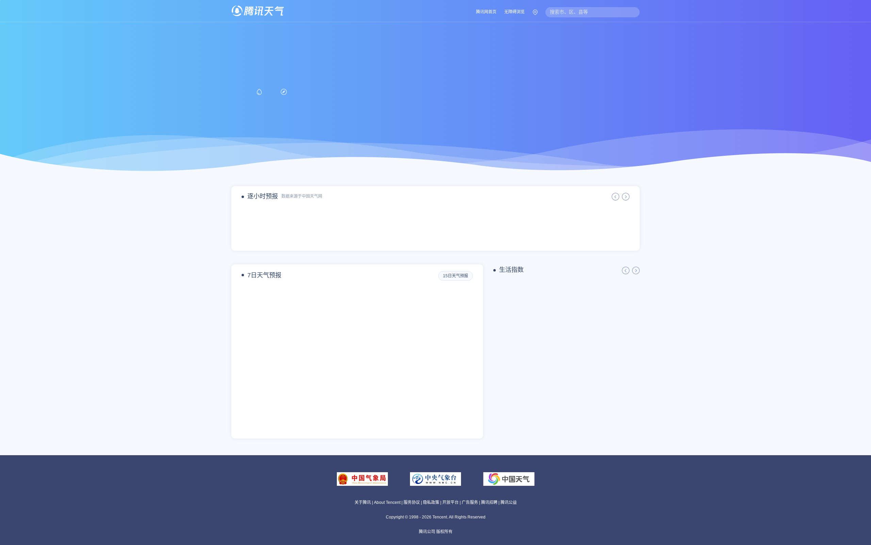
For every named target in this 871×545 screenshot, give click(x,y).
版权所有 (444, 531)
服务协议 (412, 502)
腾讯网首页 (486, 12)
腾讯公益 (508, 502)
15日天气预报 (455, 276)
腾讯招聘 (489, 502)
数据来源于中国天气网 (301, 196)
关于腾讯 (363, 502)
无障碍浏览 (514, 12)
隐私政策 (431, 502)
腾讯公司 (427, 531)
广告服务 (470, 502)
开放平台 (450, 502)
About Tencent (387, 502)
